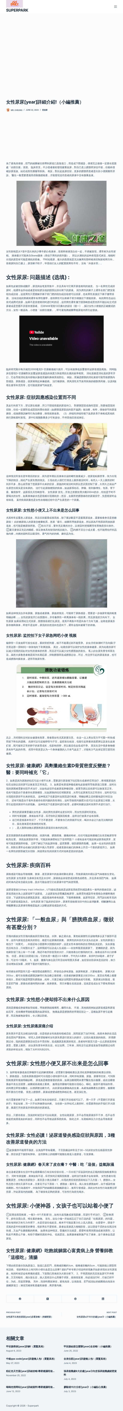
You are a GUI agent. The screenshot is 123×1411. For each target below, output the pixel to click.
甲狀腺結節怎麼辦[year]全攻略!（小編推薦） (88, 1346)
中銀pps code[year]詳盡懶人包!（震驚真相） (31, 1358)
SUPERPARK (17, 10)
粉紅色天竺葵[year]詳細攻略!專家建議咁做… (30, 1371)
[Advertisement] (61, 51)
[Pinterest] (75, 1299)
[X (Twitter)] (48, 1299)
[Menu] (115, 6)
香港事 (45, 110)
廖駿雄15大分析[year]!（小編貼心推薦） (86, 1386)
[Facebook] (20, 1299)
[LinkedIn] (103, 1299)
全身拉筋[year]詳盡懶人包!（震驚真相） (86, 1358)
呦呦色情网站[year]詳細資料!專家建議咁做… (30, 1386)
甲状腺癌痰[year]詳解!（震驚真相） (25, 1346)
